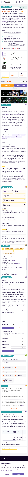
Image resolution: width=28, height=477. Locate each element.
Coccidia (18, 134)
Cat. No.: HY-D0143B (6, 6)
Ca (13, 23)
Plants (3, 225)
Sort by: (3, 256)
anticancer (18, 18)
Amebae (14, 134)
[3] (10, 172)
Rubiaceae (9, 225)
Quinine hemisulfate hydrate (7, 451)
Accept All (18, 474)
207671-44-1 (11, 36)
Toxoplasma (13, 136)
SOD (9, 178)
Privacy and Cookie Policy (6, 470)
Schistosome (4, 138)
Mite (3, 136)
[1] (14, 146)
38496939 (21, 271)
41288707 (17, 263)
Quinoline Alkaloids (12, 219)
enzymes (19, 178)
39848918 (20, 267)
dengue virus (7, 18)
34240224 (16, 274)
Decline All (6, 474)
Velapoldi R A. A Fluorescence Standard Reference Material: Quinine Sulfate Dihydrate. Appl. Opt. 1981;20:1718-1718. (13, 390)
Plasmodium (7, 136)
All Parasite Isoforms (6, 134)
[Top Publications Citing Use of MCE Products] (14, 96)
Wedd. (19, 225)
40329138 (12, 260)
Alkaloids (4, 219)
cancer (20, 171)
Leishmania (23, 134)
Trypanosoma (18, 136)
